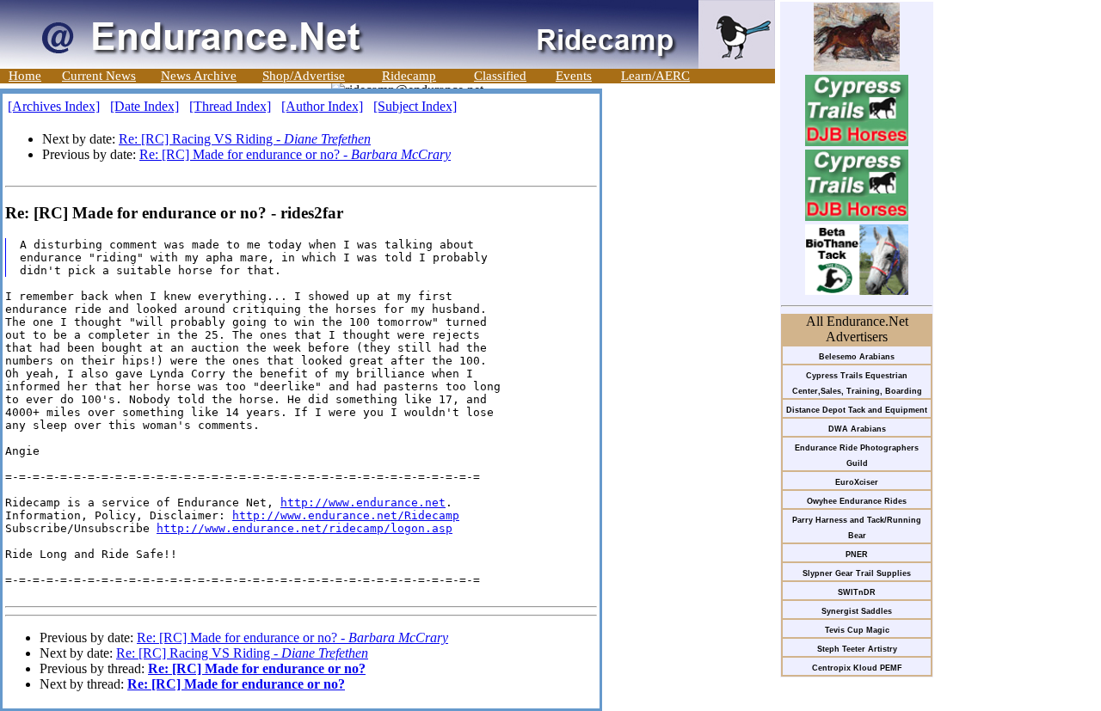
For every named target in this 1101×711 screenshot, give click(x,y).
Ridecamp (409, 76)
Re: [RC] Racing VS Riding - (245, 139)
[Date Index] (144, 106)
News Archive (199, 76)
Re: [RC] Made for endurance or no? (257, 668)
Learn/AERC (655, 76)
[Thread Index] (230, 106)
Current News (99, 76)
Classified (500, 76)
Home (25, 76)
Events (574, 76)
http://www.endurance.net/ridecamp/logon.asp (304, 528)
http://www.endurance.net (363, 502)
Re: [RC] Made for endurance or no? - (295, 154)
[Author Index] (322, 106)
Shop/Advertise (303, 76)
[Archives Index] (54, 106)
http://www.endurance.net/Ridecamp (345, 515)
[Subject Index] (415, 106)
